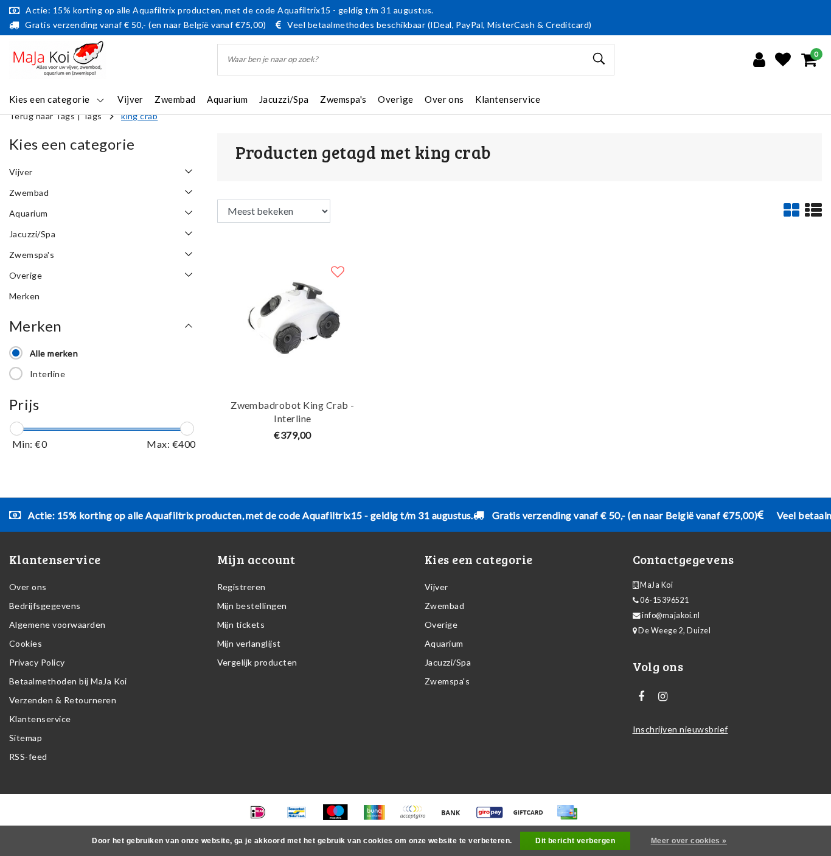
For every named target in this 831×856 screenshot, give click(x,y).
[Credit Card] (570, 817)
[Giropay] (494, 817)
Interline (47, 374)
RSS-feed (28, 756)
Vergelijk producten (257, 662)
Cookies (25, 643)
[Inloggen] (759, 59)
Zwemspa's (447, 681)
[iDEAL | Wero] (262, 817)
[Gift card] (532, 817)
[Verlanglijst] (783, 59)
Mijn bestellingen (252, 605)
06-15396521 (664, 600)
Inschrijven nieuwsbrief (680, 729)
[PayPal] (416, 817)
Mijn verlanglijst (249, 643)
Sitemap (25, 737)
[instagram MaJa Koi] (663, 696)
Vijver (436, 587)
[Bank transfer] (455, 817)
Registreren (241, 587)
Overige (441, 624)
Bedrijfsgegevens (45, 605)
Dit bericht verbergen (575, 841)
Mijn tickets (241, 624)
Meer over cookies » (689, 841)
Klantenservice (40, 719)
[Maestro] (339, 817)
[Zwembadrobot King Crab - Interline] (293, 315)
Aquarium (444, 643)
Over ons (28, 587)
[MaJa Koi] (57, 59)
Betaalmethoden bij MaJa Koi (68, 681)
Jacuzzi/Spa (448, 662)
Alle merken (54, 353)
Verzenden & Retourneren (62, 700)
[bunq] (378, 817)
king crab (139, 116)
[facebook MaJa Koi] (642, 696)
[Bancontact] (301, 817)
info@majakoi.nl (671, 615)
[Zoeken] (600, 59)
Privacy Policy (37, 662)
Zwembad (444, 605)
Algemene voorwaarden (57, 624)
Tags (92, 116)
